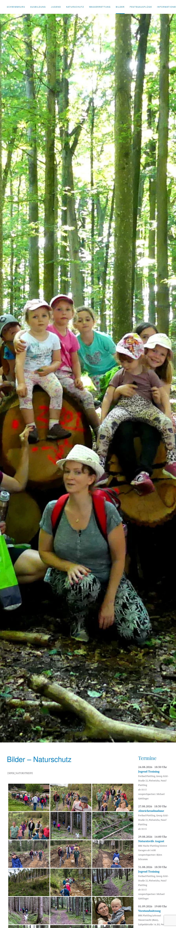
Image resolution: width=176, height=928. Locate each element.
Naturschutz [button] (75, 6)
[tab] (75, 738)
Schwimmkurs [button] (16, 6)
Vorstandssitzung (149, 911)
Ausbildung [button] (38, 6)
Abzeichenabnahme (151, 811)
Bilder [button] (120, 6)
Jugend (56, 6)
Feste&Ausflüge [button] (141, 6)
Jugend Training (149, 771)
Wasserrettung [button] (100, 6)
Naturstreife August (151, 841)
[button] (4, 378)
